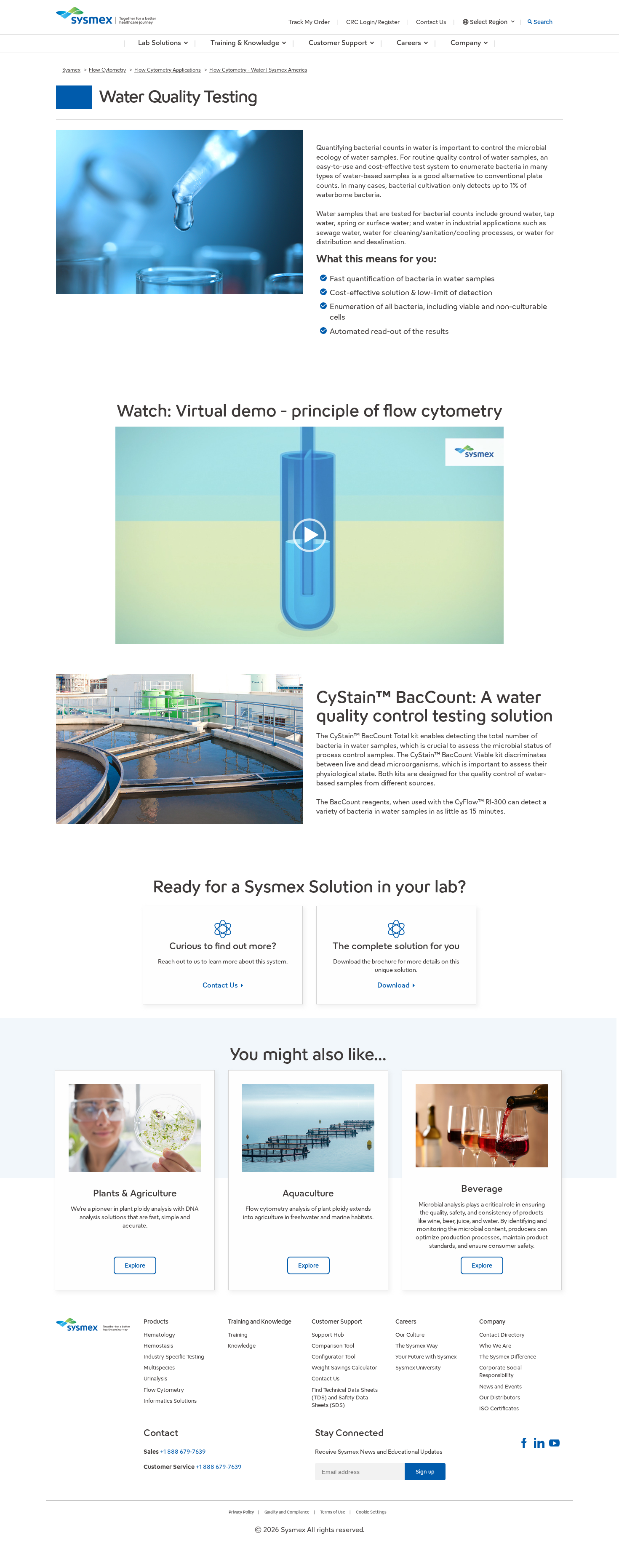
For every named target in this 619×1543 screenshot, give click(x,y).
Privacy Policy (241, 1512)
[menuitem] (159, 44)
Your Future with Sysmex (425, 1356)
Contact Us (431, 22)
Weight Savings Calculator (344, 1367)
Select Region (489, 22)
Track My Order (309, 22)
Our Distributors (499, 1397)
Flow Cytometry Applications (167, 70)
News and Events (500, 1386)
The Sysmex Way (416, 1345)
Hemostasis (158, 1345)
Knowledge (242, 1345)
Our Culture (409, 1334)
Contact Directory (502, 1334)
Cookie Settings (371, 1512)
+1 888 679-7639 (182, 1451)
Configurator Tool (333, 1356)
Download (394, 985)
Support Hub (328, 1334)
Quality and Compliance (287, 1512)
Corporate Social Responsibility (500, 1371)
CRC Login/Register (373, 22)
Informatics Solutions (170, 1400)
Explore (135, 1265)
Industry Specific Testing (174, 1356)
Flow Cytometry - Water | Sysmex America (258, 70)
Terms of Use (332, 1512)
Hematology (159, 1334)
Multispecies (159, 1367)
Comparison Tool (333, 1345)
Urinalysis (155, 1378)
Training (238, 1334)
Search (543, 22)
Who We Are (495, 1345)
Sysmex (71, 70)
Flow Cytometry (107, 70)
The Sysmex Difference (507, 1356)
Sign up (425, 1471)
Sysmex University (418, 1367)
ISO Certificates (499, 1408)
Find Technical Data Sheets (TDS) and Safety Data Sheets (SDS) (345, 1397)
